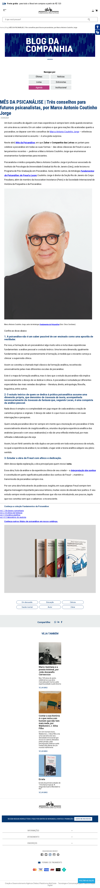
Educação (50, 602)
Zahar (72, 607)
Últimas (39, 76)
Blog (6, 27)
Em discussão (27, 602)
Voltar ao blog (86, 880)
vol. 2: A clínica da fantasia (11, 513)
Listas (39, 82)
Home (2, 27)
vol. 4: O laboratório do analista (13, 517)
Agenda (39, 87)
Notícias (61, 76)
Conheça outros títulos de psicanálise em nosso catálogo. (31, 521)
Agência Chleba (32, 883)
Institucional (60, 87)
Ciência (73, 602)
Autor (50, 607)
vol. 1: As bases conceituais (12, 510)
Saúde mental (27, 607)
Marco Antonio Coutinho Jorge (64, 131)
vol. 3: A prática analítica (10, 515)
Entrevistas (61, 82)
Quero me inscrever (83, 819)
